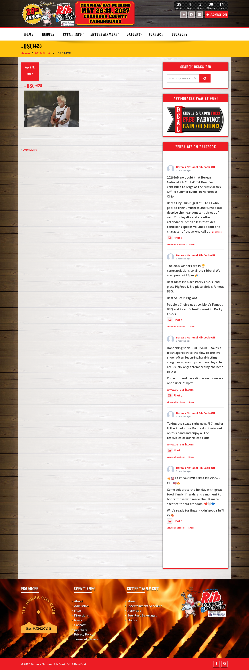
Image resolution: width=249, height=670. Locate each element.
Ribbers (48, 34)
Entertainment (104, 34)
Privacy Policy (83, 634)
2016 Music (42, 53)
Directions (81, 615)
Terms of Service (86, 639)
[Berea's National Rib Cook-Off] (80, 13)
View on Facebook (176, 244)
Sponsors (179, 34)
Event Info (72, 34)
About (78, 601)
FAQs (77, 611)
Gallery (133, 34)
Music (131, 601)
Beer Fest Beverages (142, 615)
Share (191, 244)
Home (28, 34)
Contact (156, 34)
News (78, 620)
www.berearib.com (180, 390)
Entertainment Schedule (144, 606)
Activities (134, 611)
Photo (178, 238)
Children (133, 620)
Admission (81, 606)
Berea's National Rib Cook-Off (195, 167)
